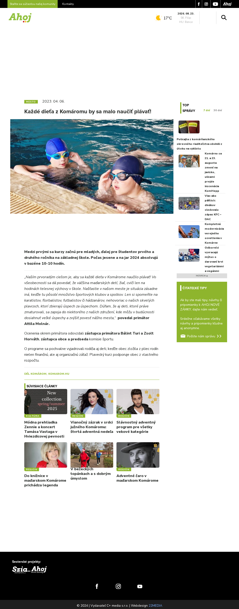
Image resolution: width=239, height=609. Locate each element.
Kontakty (68, 4)
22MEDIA (155, 605)
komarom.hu (58, 374)
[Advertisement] (119, 60)
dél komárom (35, 374)
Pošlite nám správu (201, 336)
